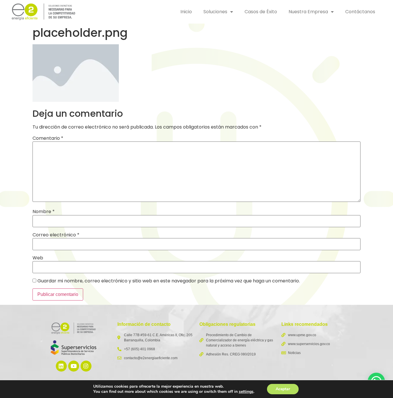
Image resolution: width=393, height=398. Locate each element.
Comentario (48, 138)
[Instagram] (86, 366)
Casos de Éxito (261, 11)
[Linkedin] (61, 366)
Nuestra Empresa (308, 11)
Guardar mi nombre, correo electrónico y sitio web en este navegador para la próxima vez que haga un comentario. (168, 281)
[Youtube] (73, 366)
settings (246, 391)
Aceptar (283, 389)
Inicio (186, 11)
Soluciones (215, 11)
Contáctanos (360, 11)
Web (38, 258)
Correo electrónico (56, 235)
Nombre (44, 211)
